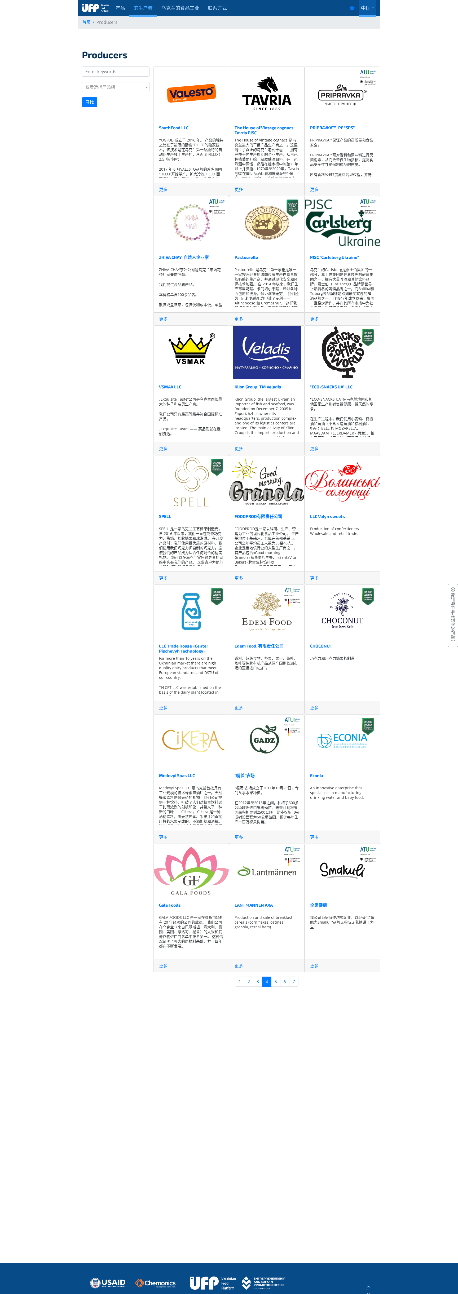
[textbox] (114, 87)
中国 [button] (366, 8)
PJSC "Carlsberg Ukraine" (334, 257)
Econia (316, 775)
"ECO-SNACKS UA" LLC (331, 386)
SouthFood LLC (173, 127)
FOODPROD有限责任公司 (258, 516)
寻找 (89, 102)
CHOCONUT (321, 645)
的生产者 (143, 8)
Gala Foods (170, 904)
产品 (120, 8)
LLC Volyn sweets (327, 516)
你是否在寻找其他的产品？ (453, 618)
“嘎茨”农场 (245, 775)
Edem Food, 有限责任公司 (259, 645)
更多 (163, 189)
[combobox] (115, 87)
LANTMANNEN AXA (254, 904)
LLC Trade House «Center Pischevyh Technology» (183, 648)
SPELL (165, 516)
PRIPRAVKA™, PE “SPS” (332, 127)
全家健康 (318, 904)
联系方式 (217, 8)
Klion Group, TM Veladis (258, 386)
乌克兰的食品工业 (180, 8)
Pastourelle (246, 257)
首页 (86, 22)
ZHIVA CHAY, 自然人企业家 (184, 257)
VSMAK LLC (170, 386)
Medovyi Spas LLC (177, 775)
